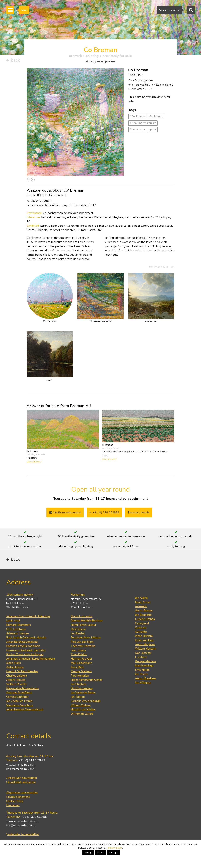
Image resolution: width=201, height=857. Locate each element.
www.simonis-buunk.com (22, 821)
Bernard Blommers (18, 625)
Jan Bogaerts (143, 615)
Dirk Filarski (78, 629)
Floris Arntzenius (81, 616)
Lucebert (141, 657)
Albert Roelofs (15, 680)
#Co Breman (138, 116)
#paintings (156, 116)
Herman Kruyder (81, 659)
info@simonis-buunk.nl (20, 769)
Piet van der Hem (82, 642)
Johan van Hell (144, 640)
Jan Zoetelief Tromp (19, 701)
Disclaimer (13, 805)
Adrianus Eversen (17, 633)
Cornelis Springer (17, 697)
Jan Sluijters (78, 684)
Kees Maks (77, 667)
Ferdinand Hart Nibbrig (86, 637)
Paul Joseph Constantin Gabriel (26, 637)
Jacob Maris (13, 663)
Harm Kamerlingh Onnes (86, 680)
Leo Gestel (78, 633)
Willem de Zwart (82, 714)
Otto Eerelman (16, 629)
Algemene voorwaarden (22, 792)
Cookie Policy (14, 801)
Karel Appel (143, 602)
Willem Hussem (145, 648)
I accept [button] (113, 852)
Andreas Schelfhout (19, 692)
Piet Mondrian (80, 675)
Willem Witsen (81, 705)
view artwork (34, 461)
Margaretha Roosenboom (22, 688)
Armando (141, 606)
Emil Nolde (142, 670)
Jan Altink (141, 598)
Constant (141, 627)
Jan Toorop (78, 697)
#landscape (137, 129)
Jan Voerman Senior (83, 692)
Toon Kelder (79, 654)
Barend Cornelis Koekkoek (23, 646)
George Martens (81, 671)
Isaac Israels (78, 650)
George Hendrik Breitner (87, 620)
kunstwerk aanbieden (21, 782)
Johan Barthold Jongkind (22, 642)
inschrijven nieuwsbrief (22, 778)
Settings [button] (88, 852)
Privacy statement (18, 797)
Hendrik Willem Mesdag (22, 671)
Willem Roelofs (16, 684)
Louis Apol (13, 620)
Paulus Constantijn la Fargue (24, 654)
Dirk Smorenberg (82, 688)
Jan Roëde (141, 674)
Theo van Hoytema (83, 646)
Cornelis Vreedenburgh (85, 701)
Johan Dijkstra (144, 636)
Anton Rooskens (145, 678)
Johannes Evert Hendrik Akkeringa (28, 616)
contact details (139, 512)
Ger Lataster (143, 653)
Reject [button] (100, 852)
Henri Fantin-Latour (83, 625)
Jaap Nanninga (144, 665)
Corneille (141, 632)
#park (152, 129)
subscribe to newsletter (23, 834)
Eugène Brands (145, 619)
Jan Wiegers (143, 682)
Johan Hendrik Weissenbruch (24, 709)
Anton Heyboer (145, 644)
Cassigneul (142, 623)
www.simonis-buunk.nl (20, 765)
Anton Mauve (15, 667)
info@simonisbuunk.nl (66, 512)
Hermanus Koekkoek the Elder (26, 650)
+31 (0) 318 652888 (105, 512)
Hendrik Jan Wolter (83, 709)
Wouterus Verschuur (19, 705)
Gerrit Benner (144, 610)
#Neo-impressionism (143, 123)
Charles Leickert (16, 675)
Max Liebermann (81, 663)
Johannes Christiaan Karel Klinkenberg (30, 659)
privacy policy (115, 847)
